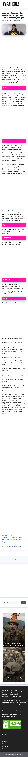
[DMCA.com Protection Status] (12, 729)
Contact (4, 741)
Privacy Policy (6, 749)
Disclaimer (5, 744)
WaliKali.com (5, 702)
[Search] (23, 602)
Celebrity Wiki (8, 535)
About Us (5, 739)
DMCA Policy (6, 746)
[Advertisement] (14, 52)
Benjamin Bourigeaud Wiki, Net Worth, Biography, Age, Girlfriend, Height (12, 540)
